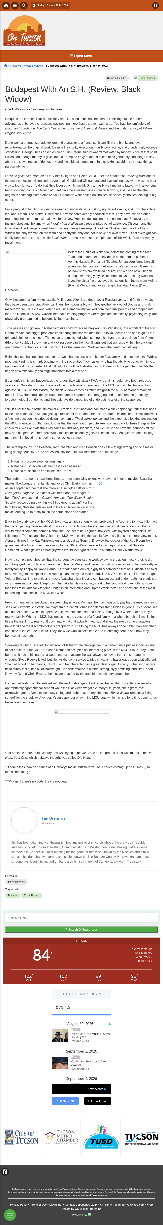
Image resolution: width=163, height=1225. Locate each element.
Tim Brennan (148, 78)
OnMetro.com (136, 1204)
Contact (70, 1204)
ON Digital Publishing (88, 1208)
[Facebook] (155, 5)
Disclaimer (55, 1204)
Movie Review (31, 895)
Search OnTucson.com (83, 929)
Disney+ (12, 895)
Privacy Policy (18, 1204)
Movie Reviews (16, 881)
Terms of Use (38, 1204)
